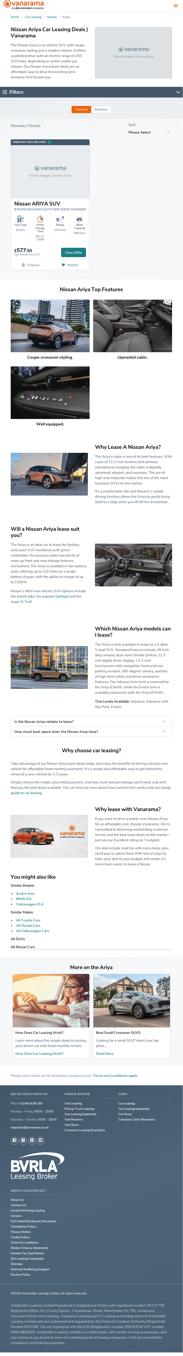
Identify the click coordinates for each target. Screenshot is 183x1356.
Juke (31, 596)
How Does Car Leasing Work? (39, 1032)
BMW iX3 (23, 899)
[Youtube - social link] (40, 1140)
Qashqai (61, 596)
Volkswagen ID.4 (29, 904)
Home (15, 17)
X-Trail (26, 601)
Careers (16, 1216)
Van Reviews (73, 1119)
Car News (125, 1114)
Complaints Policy (23, 1226)
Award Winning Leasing (28, 1210)
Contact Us (18, 1205)
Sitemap (17, 1264)
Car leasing (33, 17)
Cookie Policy (20, 1237)
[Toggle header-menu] (176, 6)
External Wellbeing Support (30, 1269)
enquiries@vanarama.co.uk (30, 1127)
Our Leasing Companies (27, 1258)
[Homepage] (24, 5)
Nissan (52, 17)
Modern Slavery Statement (29, 1248)
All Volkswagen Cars (32, 931)
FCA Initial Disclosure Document (33, 1221)
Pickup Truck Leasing (79, 1109)
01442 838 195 (31, 1103)
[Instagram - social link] (23, 1140)
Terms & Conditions (24, 1242)
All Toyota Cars (28, 920)
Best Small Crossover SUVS (118, 1032)
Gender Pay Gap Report (27, 1253)
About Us (17, 1200)
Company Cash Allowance (136, 1119)
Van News (71, 1125)
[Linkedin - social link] (31, 1140)
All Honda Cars (28, 925)
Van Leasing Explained (80, 1114)
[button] (173, 1349)
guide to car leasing (26, 793)
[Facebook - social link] (14, 1140)
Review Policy (20, 1275)
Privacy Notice (21, 1232)
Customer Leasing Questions (84, 1130)
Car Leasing (126, 1103)
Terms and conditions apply (115, 1075)
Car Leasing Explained (133, 1109)
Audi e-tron (25, 893)
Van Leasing (73, 1103)
